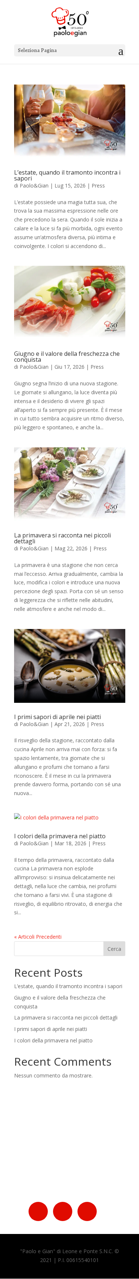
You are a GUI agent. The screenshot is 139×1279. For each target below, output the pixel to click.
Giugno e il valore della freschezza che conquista (67, 357)
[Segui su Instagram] (62, 1211)
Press (98, 185)
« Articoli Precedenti (38, 936)
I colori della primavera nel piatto (60, 836)
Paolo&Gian (34, 185)
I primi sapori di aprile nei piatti (57, 717)
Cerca (114, 948)
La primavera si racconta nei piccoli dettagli (62, 538)
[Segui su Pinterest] (87, 1211)
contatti (62, 1171)
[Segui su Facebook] (38, 1211)
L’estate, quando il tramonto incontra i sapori (67, 175)
